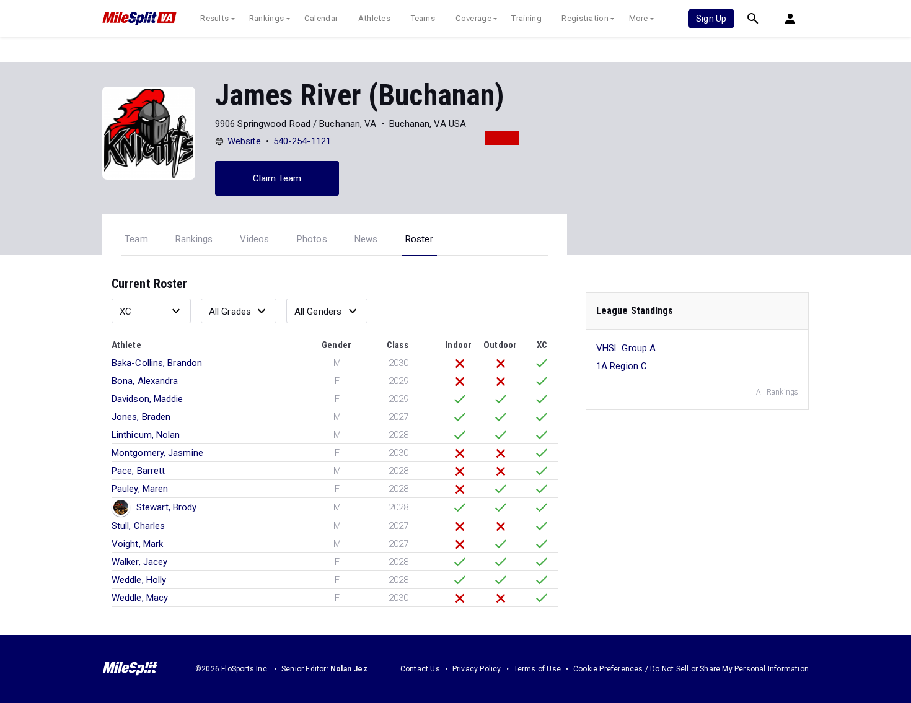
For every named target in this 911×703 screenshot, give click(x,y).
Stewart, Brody (166, 507)
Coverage (473, 18)
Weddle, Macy (140, 597)
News (366, 239)
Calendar (321, 18)
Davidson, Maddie (147, 398)
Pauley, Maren (140, 488)
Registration (585, 18)
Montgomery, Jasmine (157, 452)
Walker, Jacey (139, 561)
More (638, 18)
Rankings (266, 18)
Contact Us (420, 669)
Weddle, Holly (139, 579)
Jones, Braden (141, 416)
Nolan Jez (348, 669)
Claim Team (277, 178)
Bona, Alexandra (145, 380)
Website (244, 141)
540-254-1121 (302, 141)
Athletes (374, 18)
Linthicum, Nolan (146, 434)
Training (526, 18)
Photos (312, 239)
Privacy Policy (476, 669)
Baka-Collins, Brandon (157, 363)
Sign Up (711, 19)
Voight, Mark (137, 543)
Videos (254, 239)
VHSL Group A (626, 348)
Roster (419, 239)
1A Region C (621, 366)
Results (214, 18)
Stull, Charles (138, 525)
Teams (423, 18)
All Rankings (777, 392)
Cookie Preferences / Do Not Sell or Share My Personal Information (691, 669)
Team (136, 239)
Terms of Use (537, 669)
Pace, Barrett (138, 470)
